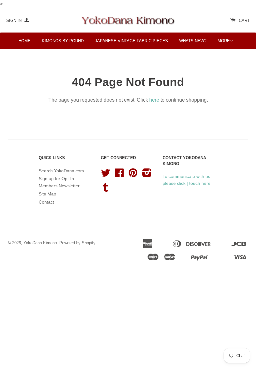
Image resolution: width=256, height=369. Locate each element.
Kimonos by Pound (63, 40)
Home (24, 40)
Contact (46, 202)
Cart (244, 20)
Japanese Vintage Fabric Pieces (131, 40)
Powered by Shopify (77, 242)
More (224, 40)
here (154, 100)
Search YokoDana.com (61, 170)
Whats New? (192, 40)
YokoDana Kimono (40, 242)
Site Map (47, 193)
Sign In (14, 20)
